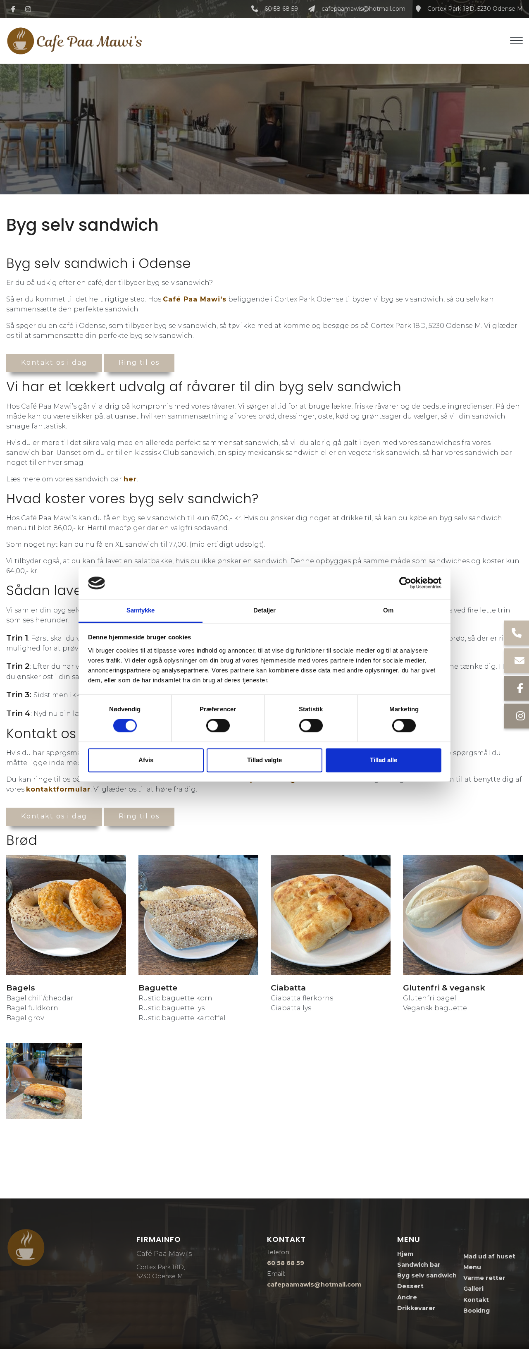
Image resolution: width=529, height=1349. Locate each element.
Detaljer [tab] (264, 610)
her (130, 479)
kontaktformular (58, 789)
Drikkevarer (416, 1308)
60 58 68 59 (281, 8)
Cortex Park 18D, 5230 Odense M (475, 8)
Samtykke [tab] (140, 610)
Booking (476, 1310)
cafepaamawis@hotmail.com (363, 8)
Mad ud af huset (489, 1256)
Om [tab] (388, 610)
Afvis (145, 759)
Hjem (405, 1254)
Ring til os (139, 362)
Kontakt (476, 1300)
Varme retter (484, 1278)
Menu (472, 1267)
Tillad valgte (264, 759)
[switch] (218, 725)
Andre (407, 1297)
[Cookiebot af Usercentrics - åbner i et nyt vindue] (405, 583)
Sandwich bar (419, 1265)
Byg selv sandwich (427, 1275)
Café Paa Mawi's (194, 299)
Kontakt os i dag (54, 362)
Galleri (473, 1289)
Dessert (410, 1286)
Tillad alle (383, 759)
